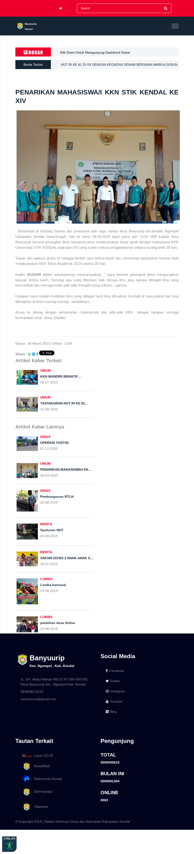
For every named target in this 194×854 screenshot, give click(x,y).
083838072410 (32, 692)
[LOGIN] (60, 8)
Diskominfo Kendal (46, 779)
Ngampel (39, 806)
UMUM (45, 370)
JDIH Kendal (41, 791)
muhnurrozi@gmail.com (38, 699)
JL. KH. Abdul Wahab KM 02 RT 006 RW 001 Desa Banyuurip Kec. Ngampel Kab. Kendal (54, 681)
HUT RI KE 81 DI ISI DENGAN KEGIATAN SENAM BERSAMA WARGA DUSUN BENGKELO (119, 66)
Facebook (116, 671)
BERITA (46, 524)
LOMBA (46, 579)
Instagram (117, 691)
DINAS (45, 436)
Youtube (116, 701)
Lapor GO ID (43, 755)
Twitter (115, 681)
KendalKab (40, 766)
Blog (113, 711)
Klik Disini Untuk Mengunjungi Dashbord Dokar (95, 52)
